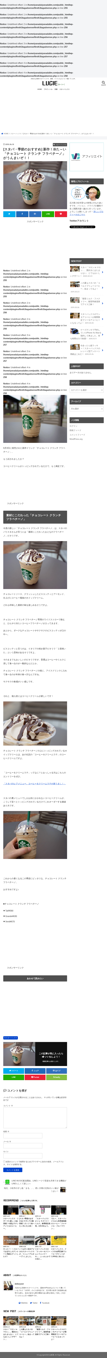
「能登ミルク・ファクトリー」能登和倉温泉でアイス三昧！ (85, 303)
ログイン (73, 426)
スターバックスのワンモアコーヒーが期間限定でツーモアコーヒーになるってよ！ (85, 318)
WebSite (24, 1303)
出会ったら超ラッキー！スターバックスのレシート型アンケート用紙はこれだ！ (85, 349)
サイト (6, 1152)
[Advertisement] (53, 111)
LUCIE (51, 1355)
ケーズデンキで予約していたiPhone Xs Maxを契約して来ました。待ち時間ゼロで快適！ (85, 334)
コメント (8, 1106)
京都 (56, 89)
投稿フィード (75, 430)
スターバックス (65, 89)
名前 (6, 1131)
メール (7, 1141)
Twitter (34, 1303)
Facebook (45, 1303)
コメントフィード (77, 435)
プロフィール (48, 89)
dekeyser (19, 1284)
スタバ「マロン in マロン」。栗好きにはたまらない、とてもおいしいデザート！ (85, 271)
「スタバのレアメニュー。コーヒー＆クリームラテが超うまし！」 (34, 783)
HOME (39, 89)
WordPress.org (76, 439)
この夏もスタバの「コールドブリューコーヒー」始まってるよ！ (85, 287)
